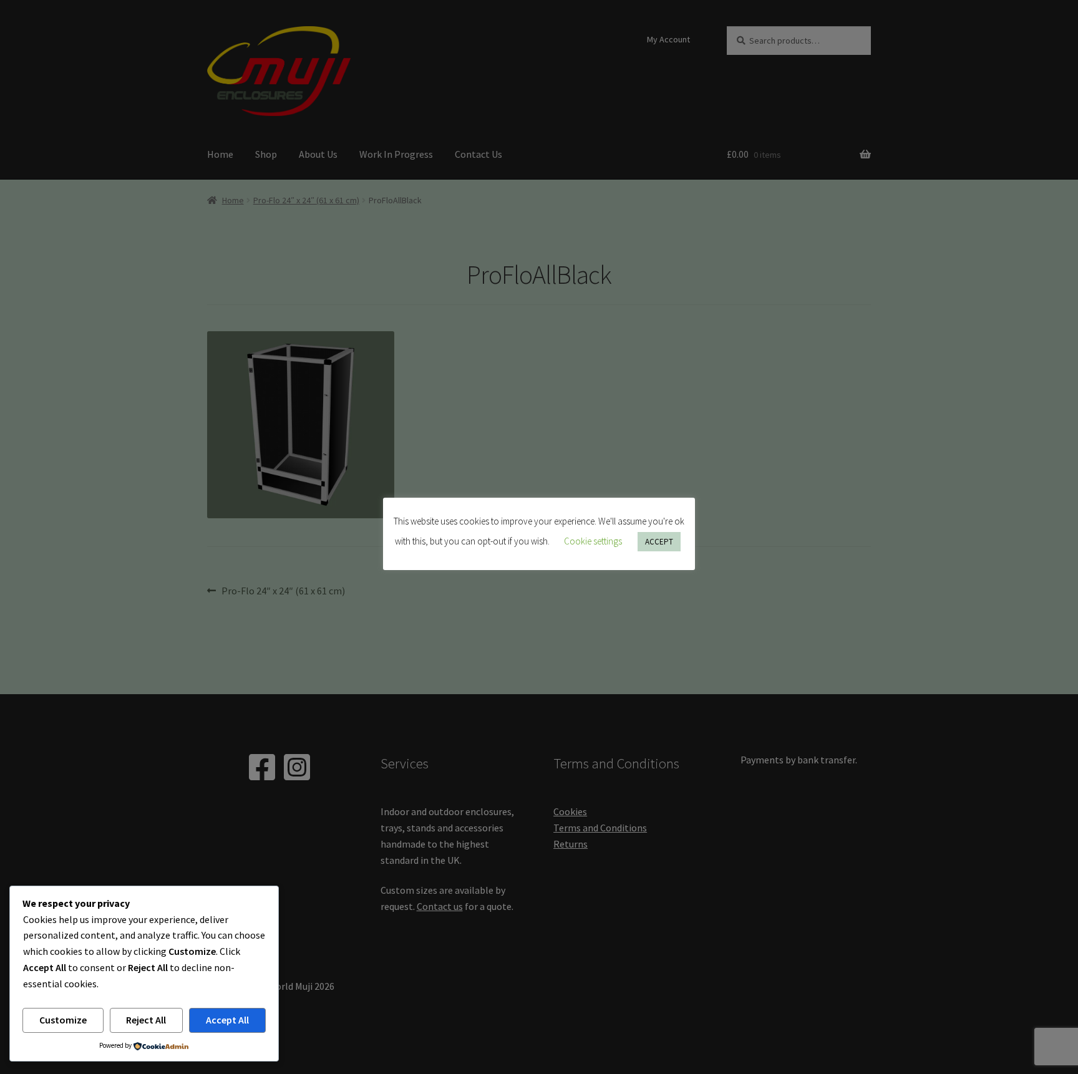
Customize (63, 1020)
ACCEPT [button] (659, 541)
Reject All (146, 1020)
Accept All (227, 1020)
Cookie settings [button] (593, 541)
